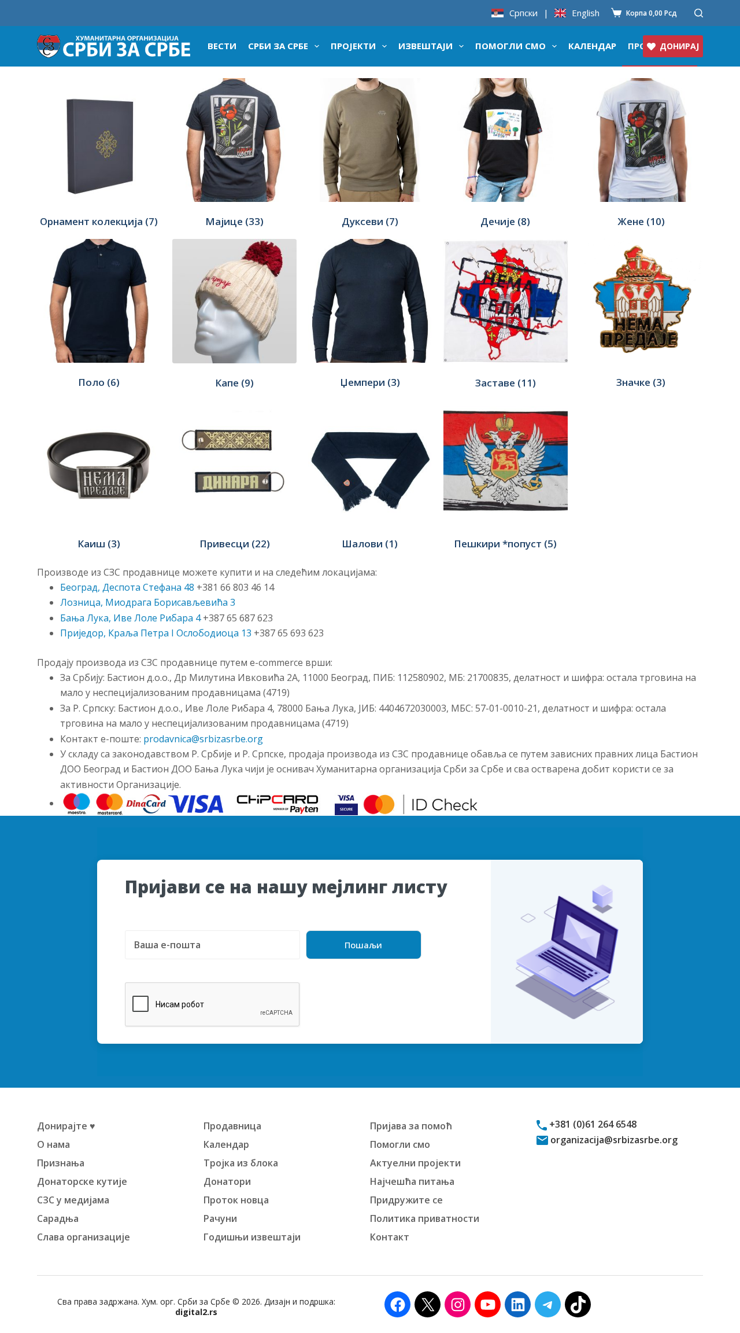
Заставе (505, 382)
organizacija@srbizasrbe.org (613, 1139)
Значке (640, 382)
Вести (222, 45)
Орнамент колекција (99, 221)
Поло (99, 382)
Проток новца (236, 1200)
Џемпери (370, 382)
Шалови (370, 543)
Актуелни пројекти (415, 1163)
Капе (234, 382)
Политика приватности (424, 1218)
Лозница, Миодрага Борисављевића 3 (147, 602)
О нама (53, 1144)
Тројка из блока (241, 1163)
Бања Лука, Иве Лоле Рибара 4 (130, 618)
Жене (641, 221)
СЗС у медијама (73, 1200)
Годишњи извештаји (252, 1237)
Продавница (232, 1126)
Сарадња (58, 1218)
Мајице (234, 221)
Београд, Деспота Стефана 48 (127, 587)
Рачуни (220, 1218)
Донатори (227, 1181)
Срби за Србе (278, 45)
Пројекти (353, 45)
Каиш (98, 543)
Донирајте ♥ (66, 1126)
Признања (60, 1163)
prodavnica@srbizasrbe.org (203, 738)
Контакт (389, 1237)
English (586, 13)
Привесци (234, 543)
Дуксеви (370, 221)
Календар (592, 45)
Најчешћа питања (412, 1181)
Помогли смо (510, 45)
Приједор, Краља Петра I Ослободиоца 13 (155, 633)
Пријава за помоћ (411, 1126)
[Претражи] (698, 13)
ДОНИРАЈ (679, 45)
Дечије (505, 221)
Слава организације (83, 1237)
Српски (523, 13)
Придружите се (406, 1200)
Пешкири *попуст (505, 543)
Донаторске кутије (82, 1181)
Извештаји (425, 45)
